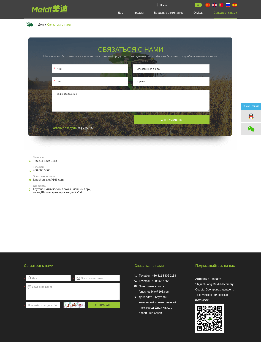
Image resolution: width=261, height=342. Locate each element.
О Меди (198, 12)
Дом (120, 12)
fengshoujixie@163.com (48, 179)
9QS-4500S (85, 128)
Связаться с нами (225, 12)
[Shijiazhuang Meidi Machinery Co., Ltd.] (50, 13)
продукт (139, 12)
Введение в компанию (168, 12)
